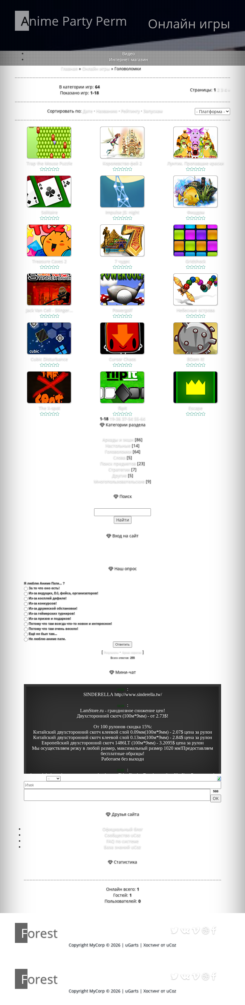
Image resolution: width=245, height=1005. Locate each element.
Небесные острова (196, 310)
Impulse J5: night (122, 212)
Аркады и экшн (118, 439)
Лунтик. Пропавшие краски (195, 163)
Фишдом (195, 212)
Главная (69, 68)
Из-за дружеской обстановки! (53, 608)
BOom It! (195, 359)
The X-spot (49, 408)
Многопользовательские (119, 481)
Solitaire (49, 212)
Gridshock (196, 261)
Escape (196, 408)
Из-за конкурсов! (43, 603)
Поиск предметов (118, 463)
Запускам (153, 111)
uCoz (171, 945)
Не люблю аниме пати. (47, 639)
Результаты (111, 652)
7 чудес (122, 261)
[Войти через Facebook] (127, 552)
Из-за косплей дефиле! (48, 598)
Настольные (118, 445)
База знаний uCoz (122, 847)
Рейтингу (130, 111)
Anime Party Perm (74, 20)
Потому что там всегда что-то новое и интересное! (70, 623)
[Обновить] (219, 778)
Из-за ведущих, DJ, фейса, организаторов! (63, 593)
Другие (119, 475)
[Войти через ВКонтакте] (117, 552)
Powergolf (122, 310)
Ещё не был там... (43, 633)
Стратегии (119, 469)
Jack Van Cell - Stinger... (49, 310)
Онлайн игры (96, 68)
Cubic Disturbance (49, 359)
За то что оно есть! (44, 588)
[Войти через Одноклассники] (137, 552)
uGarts (132, 945)
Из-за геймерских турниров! (52, 613)
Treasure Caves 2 (49, 261)
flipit (122, 408)
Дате (88, 111)
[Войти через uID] (107, 552)
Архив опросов (131, 652)
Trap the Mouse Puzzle (49, 163)
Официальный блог (122, 829)
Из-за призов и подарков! (50, 618)
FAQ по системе (122, 841)
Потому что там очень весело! (53, 628)
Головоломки (118, 451)
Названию (106, 111)
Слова (119, 457)
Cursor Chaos (122, 359)
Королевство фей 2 (122, 163)
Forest (39, 932)
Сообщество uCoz (123, 835)
